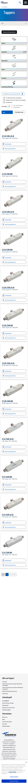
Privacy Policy (12, 772)
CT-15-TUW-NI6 (7, 249)
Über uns (4, 717)
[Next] (15, 574)
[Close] (26, 762)
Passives (5, 7)
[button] (14, 52)
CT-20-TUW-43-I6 (8, 287)
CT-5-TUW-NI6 (7, 477)
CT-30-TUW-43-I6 (8, 363)
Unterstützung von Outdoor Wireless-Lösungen (12, 688)
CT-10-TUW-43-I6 (8, 136)
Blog (3, 719)
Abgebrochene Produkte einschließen (16, 100)
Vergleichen (9, 102)
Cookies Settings (14, 776)
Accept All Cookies (13, 781)
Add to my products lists (10, 148)
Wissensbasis (6, 726)
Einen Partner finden (8, 703)
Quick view (14, 125)
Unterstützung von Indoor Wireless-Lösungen (12, 684)
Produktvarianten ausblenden (13, 97)
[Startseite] (9, 734)
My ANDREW (5, 701)
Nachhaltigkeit (6, 710)
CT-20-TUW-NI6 (7, 325)
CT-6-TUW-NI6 (7, 552)
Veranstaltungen (7, 721)
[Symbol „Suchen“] (20, 2)
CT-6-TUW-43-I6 (7, 514)
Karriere (4, 724)
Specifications (8, 144)
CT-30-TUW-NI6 (7, 401)
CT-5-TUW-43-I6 (7, 439)
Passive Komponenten (9, 32)
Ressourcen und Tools (8, 707)
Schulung (5, 693)
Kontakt (4, 681)
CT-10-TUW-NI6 (7, 174)
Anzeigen (4, 106)
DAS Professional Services (9, 691)
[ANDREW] (4, 2)
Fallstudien (5, 705)
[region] (14, 772)
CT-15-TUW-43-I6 (8, 212)
